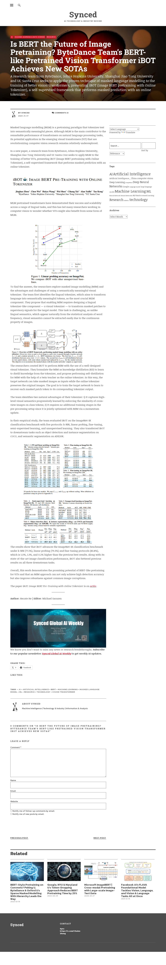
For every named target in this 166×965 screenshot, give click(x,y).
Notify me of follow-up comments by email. (34, 810)
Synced (83, 14)
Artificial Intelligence (36, 689)
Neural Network (114, 196)
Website (14, 801)
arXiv (93, 586)
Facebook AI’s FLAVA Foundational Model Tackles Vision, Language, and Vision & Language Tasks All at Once (137, 890)
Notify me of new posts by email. (28, 814)
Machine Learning (68, 689)
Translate (130, 132)
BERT (53, 689)
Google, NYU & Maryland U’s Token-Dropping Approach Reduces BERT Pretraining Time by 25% (62, 889)
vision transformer (63, 691)
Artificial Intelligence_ (119, 178)
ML (20, 691)
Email (13, 790)
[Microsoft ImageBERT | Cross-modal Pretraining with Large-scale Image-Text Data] (101, 871)
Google (126, 186)
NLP (134, 195)
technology (43, 691)
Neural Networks (126, 196)
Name (13, 780)
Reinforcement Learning (145, 195)
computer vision (145, 178)
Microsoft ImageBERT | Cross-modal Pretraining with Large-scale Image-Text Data (99, 889)
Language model (135, 187)
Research (51, 37)
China (134, 178)
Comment (15, 747)
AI (12, 37)
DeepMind (128, 182)
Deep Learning (117, 182)
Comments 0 (62, 112)
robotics (126, 200)
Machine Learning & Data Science (30, 37)
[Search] (19, 5)
